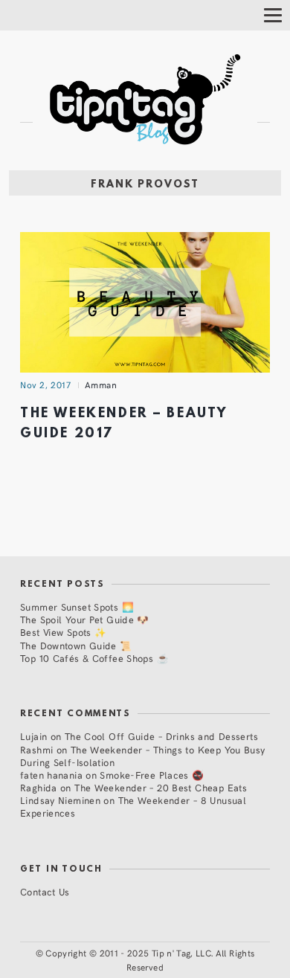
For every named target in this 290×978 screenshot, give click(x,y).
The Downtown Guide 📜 (76, 645)
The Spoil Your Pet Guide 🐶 (84, 619)
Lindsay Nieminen (60, 800)
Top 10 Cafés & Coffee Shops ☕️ (94, 658)
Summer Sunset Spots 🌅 (77, 606)
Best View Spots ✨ (63, 631)
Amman (101, 384)
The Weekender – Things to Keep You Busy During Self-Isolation (142, 755)
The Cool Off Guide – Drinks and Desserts (161, 736)
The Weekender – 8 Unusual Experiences (133, 806)
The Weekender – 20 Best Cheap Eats (160, 787)
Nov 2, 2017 (45, 384)
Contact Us (45, 891)
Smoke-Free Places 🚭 (152, 774)
